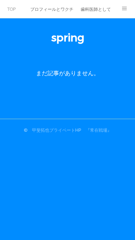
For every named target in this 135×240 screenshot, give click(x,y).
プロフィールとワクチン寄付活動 (51, 9)
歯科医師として (96, 9)
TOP (11, 9)
